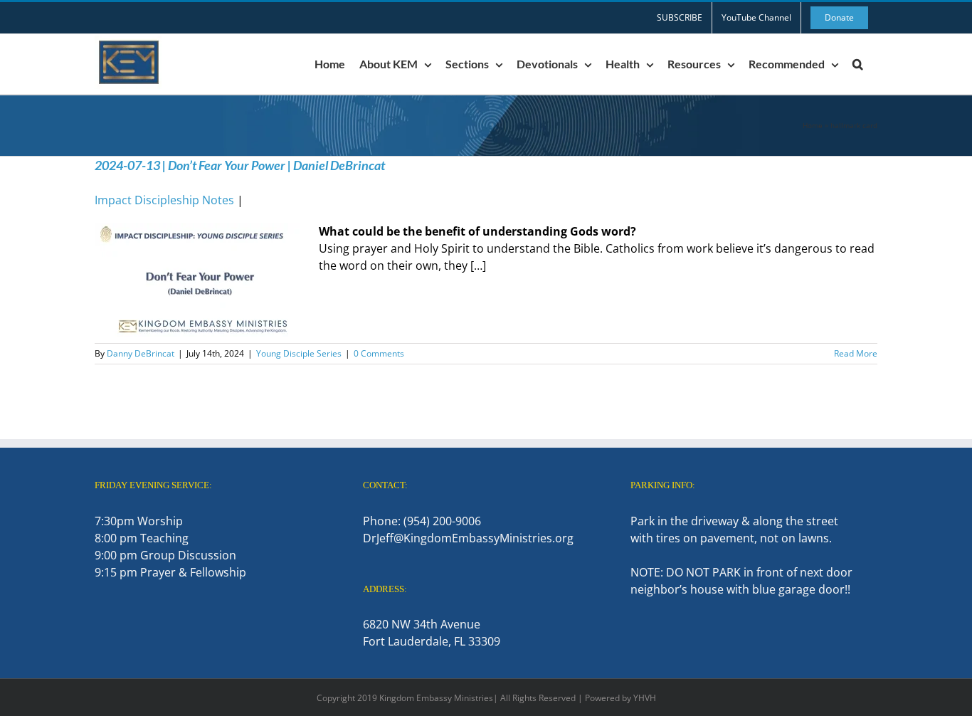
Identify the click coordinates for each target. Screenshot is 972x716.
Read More (855, 353)
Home (813, 125)
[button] (857, 64)
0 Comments (379, 353)
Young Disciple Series (299, 353)
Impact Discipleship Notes (164, 200)
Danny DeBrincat (140, 353)
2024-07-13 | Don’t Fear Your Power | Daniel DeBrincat (240, 165)
